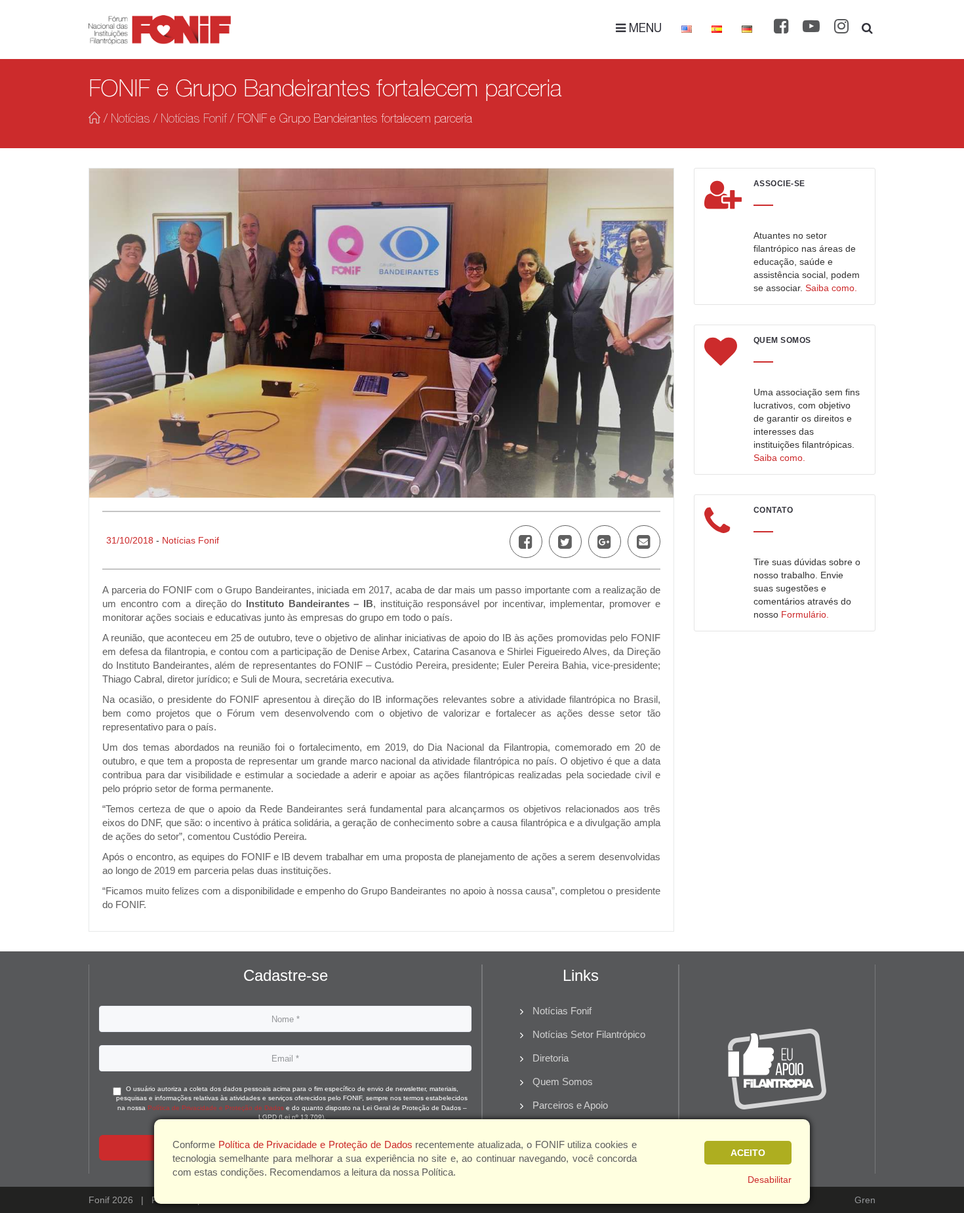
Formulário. (805, 614)
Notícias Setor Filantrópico (588, 1034)
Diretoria (550, 1058)
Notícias (130, 120)
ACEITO (748, 1152)
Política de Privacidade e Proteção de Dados (216, 1107)
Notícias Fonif (194, 120)
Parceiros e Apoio (570, 1105)
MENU (644, 29)
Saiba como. (831, 288)
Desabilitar (770, 1179)
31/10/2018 (129, 540)
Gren (864, 1200)
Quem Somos (562, 1081)
